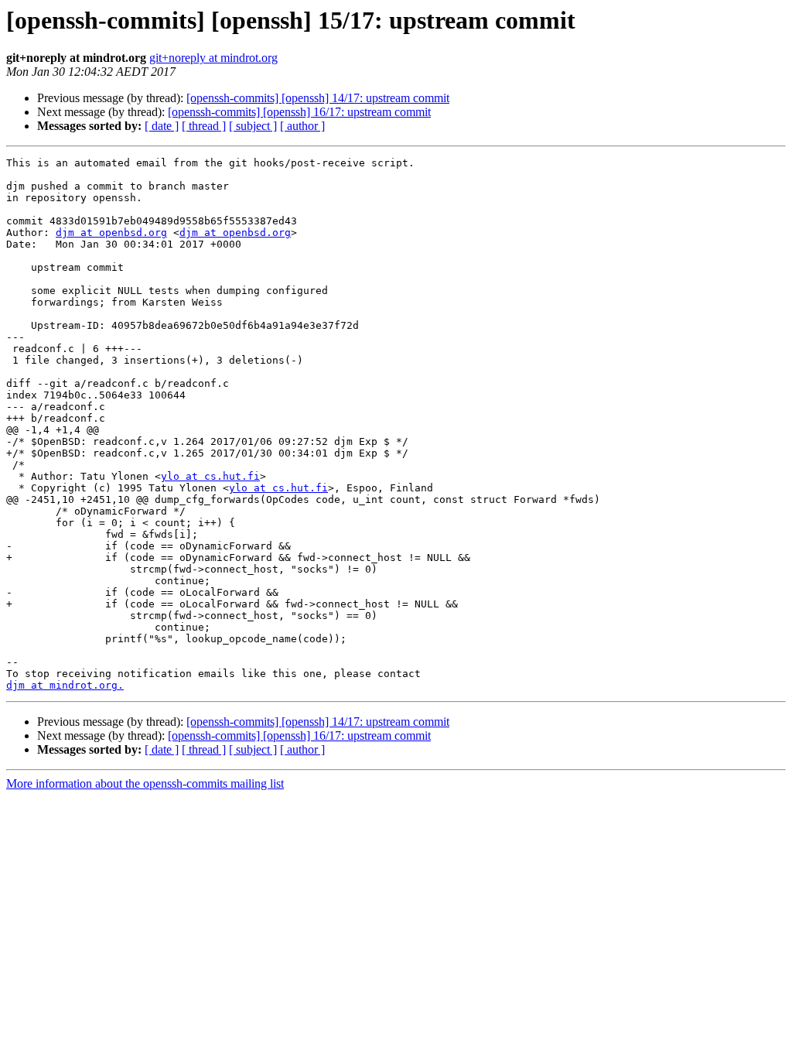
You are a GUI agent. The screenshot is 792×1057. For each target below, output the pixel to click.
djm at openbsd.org (111, 232)
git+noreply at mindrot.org (213, 57)
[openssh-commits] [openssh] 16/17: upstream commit (299, 111)
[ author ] (302, 125)
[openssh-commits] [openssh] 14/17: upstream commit (317, 97)
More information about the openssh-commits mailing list (145, 783)
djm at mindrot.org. (65, 685)
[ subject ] (253, 125)
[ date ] (162, 125)
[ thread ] (204, 125)
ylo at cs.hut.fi (210, 476)
